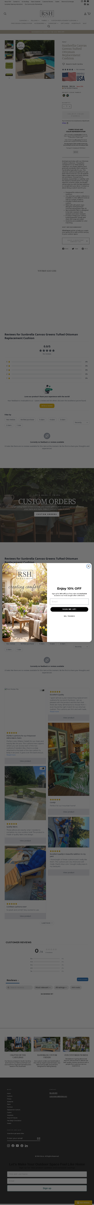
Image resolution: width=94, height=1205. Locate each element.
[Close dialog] (88, 566)
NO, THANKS (69, 616)
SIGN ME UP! (69, 609)
